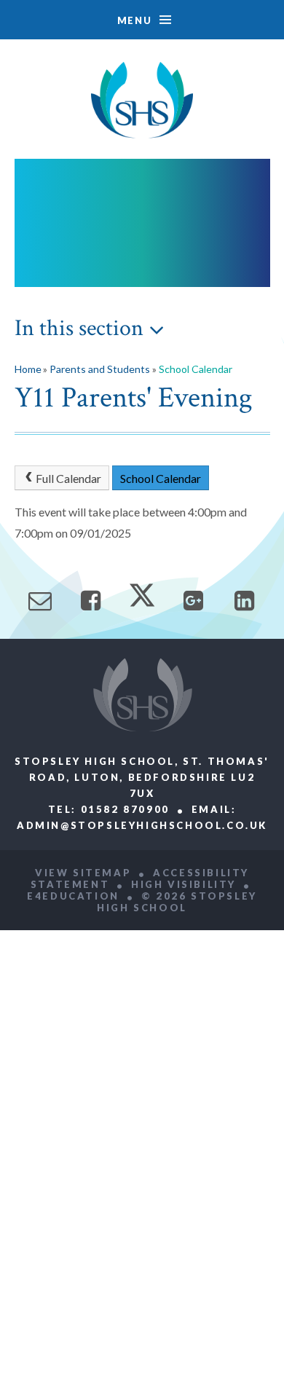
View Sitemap (83, 872)
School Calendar (195, 369)
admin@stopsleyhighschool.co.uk (142, 825)
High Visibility (183, 884)
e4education (73, 896)
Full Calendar (68, 478)
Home (28, 369)
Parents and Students (100, 369)
